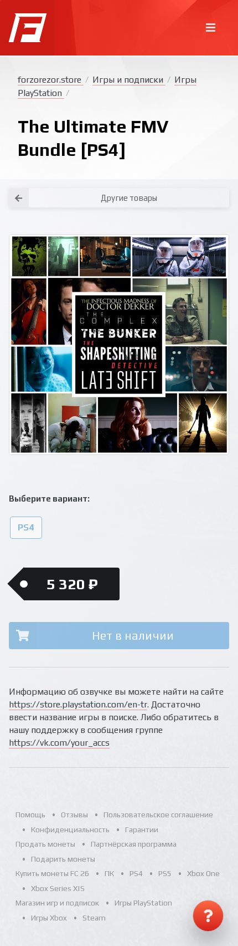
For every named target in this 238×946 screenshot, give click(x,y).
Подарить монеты (63, 858)
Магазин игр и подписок (57, 902)
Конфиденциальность (70, 829)
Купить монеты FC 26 (52, 873)
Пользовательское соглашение (158, 814)
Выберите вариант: (49, 498)
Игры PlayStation (143, 902)
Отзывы (74, 814)
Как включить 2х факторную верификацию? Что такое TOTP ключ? (179, 189)
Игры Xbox (49, 917)
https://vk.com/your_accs (59, 742)
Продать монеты (45, 843)
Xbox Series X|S (58, 888)
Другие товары (129, 198)
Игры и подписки (128, 79)
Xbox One (203, 873)
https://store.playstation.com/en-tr (78, 704)
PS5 (165, 873)
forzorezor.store (51, 79)
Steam (94, 917)
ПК (109, 873)
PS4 (26, 527)
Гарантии (141, 829)
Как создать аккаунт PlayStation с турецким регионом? (179, 182)
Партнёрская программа (134, 843)
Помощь (30, 814)
